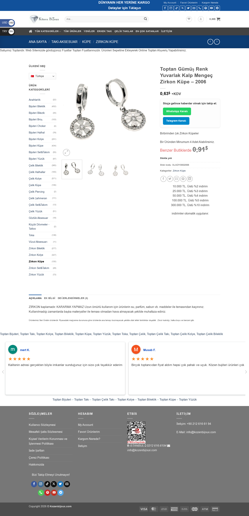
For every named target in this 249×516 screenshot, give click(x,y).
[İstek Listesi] (189, 19)
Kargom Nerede (210, 2)
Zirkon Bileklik (37, 248)
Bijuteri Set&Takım (39, 152)
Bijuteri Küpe (36, 145)
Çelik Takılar (123, 31)
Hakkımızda (36, 465)
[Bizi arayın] (200, 8)
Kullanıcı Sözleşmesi (42, 425)
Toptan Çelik (137, 334)
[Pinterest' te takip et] (205, 8)
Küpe (86, 42)
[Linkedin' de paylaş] (190, 179)
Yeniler (89, 31)
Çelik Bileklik (36, 165)
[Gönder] (146, 19)
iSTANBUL (137, 446)
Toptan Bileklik (64, 334)
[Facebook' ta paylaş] (163, 179)
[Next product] (210, 42)
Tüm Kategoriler (47, 31)
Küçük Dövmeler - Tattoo (39, 227)
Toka (31, 235)
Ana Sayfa (38, 42)
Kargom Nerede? (89, 439)
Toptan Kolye (44, 334)
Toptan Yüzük (102, 334)
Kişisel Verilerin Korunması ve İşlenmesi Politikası (48, 441)
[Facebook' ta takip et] (165, 8)
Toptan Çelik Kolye (183, 334)
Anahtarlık (34, 100)
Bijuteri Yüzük (36, 159)
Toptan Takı (27, 334)
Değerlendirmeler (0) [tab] (73, 298)
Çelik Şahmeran (38, 198)
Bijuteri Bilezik (37, 113)
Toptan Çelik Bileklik (210, 334)
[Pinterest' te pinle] (183, 179)
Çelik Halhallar (37, 172)
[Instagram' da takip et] (171, 8)
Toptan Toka (120, 334)
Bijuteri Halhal (37, 132)
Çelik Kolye (35, 178)
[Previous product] (217, 42)
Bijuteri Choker (37, 126)
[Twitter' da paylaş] (170, 179)
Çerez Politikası (39, 458)
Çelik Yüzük (35, 211)
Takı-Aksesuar (64, 42)
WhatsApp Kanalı (177, 111)
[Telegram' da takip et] (217, 8)
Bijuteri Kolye (36, 139)
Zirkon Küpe (107, 42)
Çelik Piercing (36, 192)
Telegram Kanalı (176, 121)
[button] (201, 19)
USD (8, 22)
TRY (7, 31)
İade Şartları (36, 451)
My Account (170, 2)
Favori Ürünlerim (189, 2)
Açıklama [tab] (35, 298)
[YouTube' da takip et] (211, 8)
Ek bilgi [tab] (49, 298)
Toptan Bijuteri (9, 334)
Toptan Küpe (83, 334)
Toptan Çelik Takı (158, 334)
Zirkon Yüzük (36, 274)
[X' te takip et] (182, 8)
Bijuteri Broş (35, 119)
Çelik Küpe (35, 185)
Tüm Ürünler (72, 31)
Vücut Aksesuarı (38, 242)
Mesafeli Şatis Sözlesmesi (46, 432)
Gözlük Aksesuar (38, 218)
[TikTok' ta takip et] (176, 8)
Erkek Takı (104, 31)
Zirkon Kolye (36, 255)
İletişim (166, 31)
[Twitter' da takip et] (188, 8)
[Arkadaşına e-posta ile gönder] (177, 179)
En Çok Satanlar (147, 31)
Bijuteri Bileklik (37, 106)
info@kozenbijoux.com (142, 450)
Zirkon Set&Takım (39, 268)
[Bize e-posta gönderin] (194, 8)
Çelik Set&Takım (38, 205)
